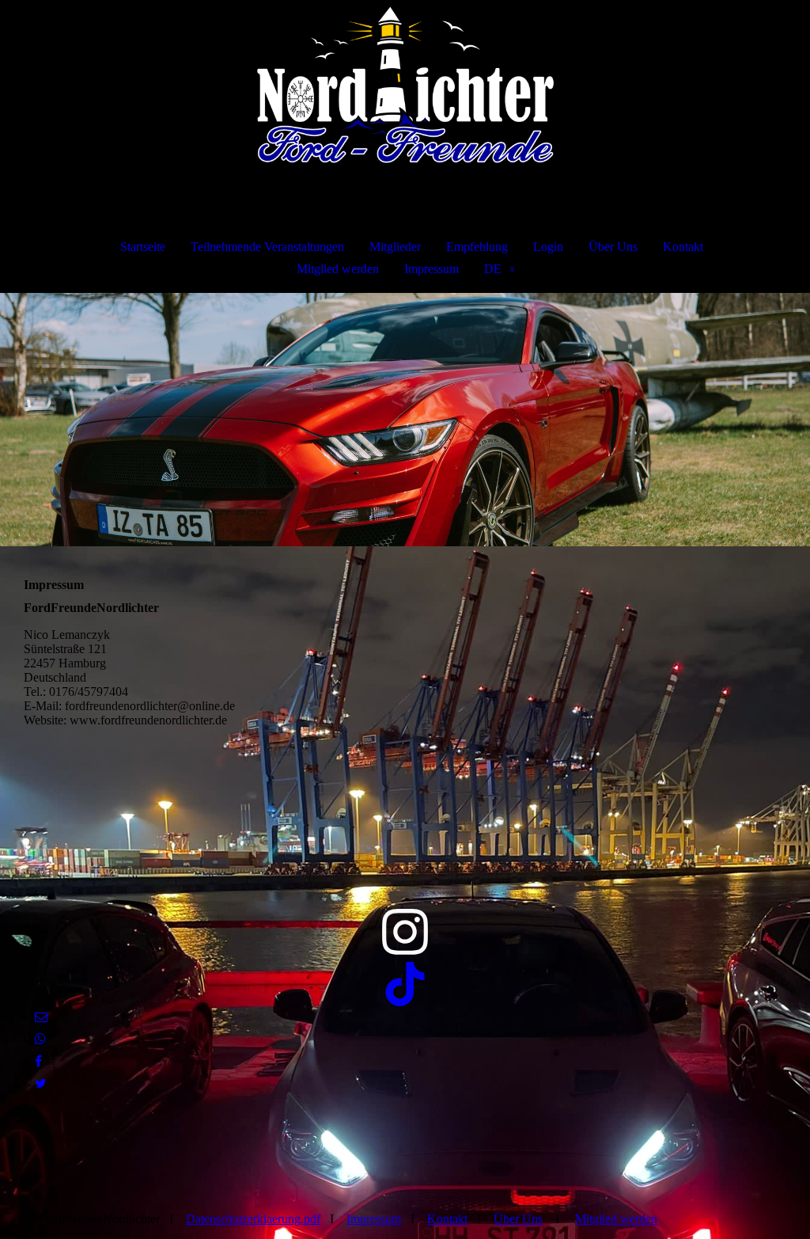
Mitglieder (395, 246)
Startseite (142, 246)
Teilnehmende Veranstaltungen (267, 246)
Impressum (431, 269)
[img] (405, 84)
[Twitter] (41, 1083)
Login (548, 246)
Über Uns (613, 246)
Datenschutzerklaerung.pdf (253, 1219)
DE (493, 269)
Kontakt (683, 246)
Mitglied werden (338, 269)
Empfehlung (477, 246)
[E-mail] (41, 1017)
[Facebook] (38, 1061)
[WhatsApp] (40, 1039)
